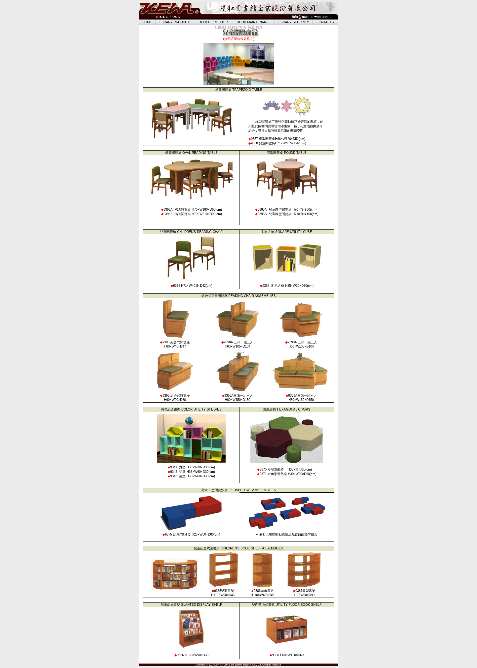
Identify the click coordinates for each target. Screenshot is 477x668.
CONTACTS (325, 22)
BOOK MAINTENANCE (254, 22)
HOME (147, 22)
